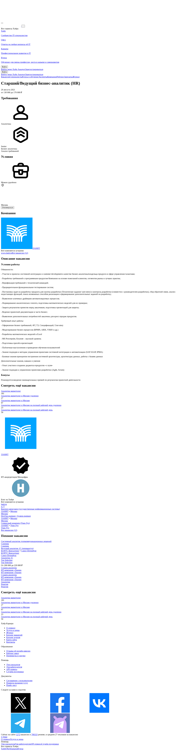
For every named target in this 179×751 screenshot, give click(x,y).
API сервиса (11, 669)
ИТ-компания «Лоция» (11, 570)
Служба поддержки (15, 672)
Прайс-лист (11, 685)
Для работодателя (14, 667)
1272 (18, 734)
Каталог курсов (13, 637)
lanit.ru (4, 504)
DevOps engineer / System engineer (16, 516)
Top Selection (6, 560)
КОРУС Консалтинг (10, 551)
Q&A (8, 749)
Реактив (4, 584)
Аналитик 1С (7, 558)
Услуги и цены (13, 630)
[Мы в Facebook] (60, 712)
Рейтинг (60, 77)
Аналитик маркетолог (11, 391)
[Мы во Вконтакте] (99, 712)
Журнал (76, 77)
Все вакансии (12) (20, 253)
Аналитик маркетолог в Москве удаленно (20, 396)
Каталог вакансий (14, 635)
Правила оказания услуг (17, 683)
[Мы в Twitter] (20, 712)
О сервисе (10, 628)
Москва (13, 511)
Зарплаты (68, 77)
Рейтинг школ (12, 653)
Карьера (14, 749)
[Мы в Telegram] (20, 732)
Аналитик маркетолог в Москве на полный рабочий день (27, 410)
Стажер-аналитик (9, 568)
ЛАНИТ (36, 248)
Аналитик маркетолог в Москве (15, 400)
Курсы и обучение (30, 77)
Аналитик (5, 582)
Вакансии (5, 77)
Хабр (3, 749)
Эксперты (42, 77)
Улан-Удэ (14, 525)
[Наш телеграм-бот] (60, 732)
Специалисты (16, 77)
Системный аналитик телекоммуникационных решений (26, 541)
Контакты (10, 642)
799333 (34, 734)
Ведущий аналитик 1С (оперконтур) (17, 548)
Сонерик (5, 544)
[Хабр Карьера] (11, 26)
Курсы (20, 749)
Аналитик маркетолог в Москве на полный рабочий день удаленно (31, 405)
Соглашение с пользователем (19, 680)
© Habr (4, 737)
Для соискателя (13, 664)
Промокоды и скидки (15, 656)
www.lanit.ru (6, 253)
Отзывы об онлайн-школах (18, 651)
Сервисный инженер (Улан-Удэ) (15, 523)
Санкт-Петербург (29, 551)
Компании (52, 77)
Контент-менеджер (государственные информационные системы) (30, 509)
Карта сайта (11, 640)
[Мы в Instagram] (138, 712)
